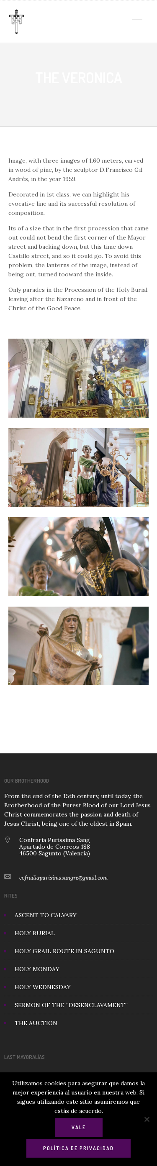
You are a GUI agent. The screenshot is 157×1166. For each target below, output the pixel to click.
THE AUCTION (36, 1023)
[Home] (16, 32)
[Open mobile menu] (140, 21)
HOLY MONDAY (37, 969)
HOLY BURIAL (35, 933)
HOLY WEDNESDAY (43, 987)
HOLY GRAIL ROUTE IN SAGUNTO (64, 951)
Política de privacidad (78, 1148)
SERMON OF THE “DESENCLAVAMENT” (71, 1005)
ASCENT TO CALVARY (46, 915)
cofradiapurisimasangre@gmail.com (63, 877)
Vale (79, 1127)
